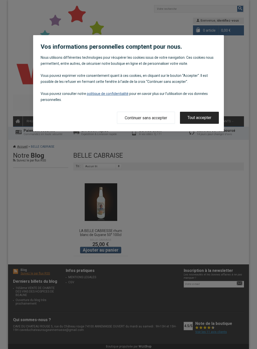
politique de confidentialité (107, 94)
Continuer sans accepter (146, 117)
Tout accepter (199, 117)
